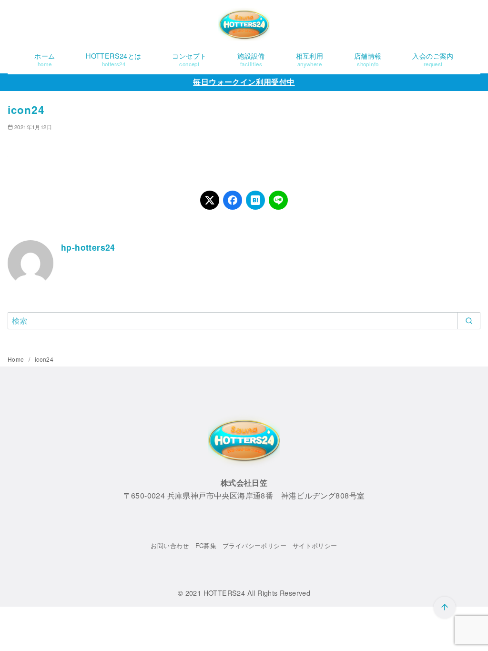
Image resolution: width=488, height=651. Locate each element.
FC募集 (206, 545)
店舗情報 (368, 59)
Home (17, 359)
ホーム (44, 59)
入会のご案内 (432, 59)
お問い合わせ (170, 545)
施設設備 (251, 59)
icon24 (44, 359)
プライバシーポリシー (254, 545)
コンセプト (189, 59)
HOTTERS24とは (113, 59)
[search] (468, 320)
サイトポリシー (315, 545)
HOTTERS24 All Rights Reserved (257, 593)
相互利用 (310, 59)
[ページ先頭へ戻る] (445, 608)
